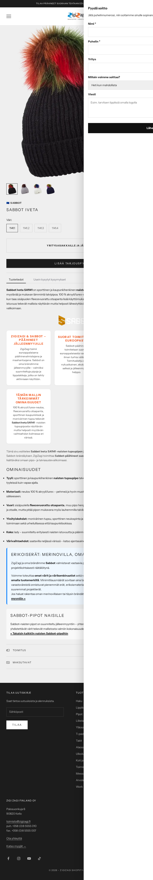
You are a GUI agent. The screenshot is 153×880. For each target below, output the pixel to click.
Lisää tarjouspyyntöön (76, 263)
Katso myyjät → (16, 846)
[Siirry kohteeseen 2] (24, 189)
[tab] (16, 279)
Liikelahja (81, 721)
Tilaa (17, 724)
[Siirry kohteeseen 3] (37, 189)
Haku (79, 701)
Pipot (79, 714)
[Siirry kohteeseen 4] (50, 189)
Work (79, 786)
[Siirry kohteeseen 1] (12, 189)
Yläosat (80, 727)
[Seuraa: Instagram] (19, 858)
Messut (80, 773)
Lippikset (81, 707)
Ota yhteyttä (14, 838)
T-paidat (81, 734)
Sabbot (14, 202)
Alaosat (80, 747)
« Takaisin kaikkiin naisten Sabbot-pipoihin (39, 633)
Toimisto (81, 767)
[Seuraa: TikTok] (39, 858)
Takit (79, 740)
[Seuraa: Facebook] (8, 858)
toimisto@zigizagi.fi (18, 821)
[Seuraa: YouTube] (29, 858)
